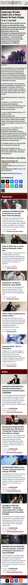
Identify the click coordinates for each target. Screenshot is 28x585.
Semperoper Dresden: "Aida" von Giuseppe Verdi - (11, 347)
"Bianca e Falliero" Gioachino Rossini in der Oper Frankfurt (13, 314)
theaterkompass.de (18, 173)
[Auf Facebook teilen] (21, 181)
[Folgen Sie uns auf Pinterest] (12, 581)
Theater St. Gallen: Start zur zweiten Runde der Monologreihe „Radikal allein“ (13, 248)
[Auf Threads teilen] (7, 181)
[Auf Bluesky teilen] (12, 181)
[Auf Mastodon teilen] (16, 181)
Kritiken (12, 412)
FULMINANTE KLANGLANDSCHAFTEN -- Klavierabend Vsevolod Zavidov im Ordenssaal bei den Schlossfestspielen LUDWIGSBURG (13, 389)
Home (2, 8)
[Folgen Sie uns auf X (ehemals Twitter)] (7, 581)
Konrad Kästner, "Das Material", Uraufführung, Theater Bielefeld (11, 284)
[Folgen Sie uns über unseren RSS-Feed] (21, 581)
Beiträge (5, 8)
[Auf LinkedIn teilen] (3, 186)
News (14, 161)
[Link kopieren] (3, 190)
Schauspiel (21, 231)
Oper (17, 161)
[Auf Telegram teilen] (16, 186)
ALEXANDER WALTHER (13, 408)
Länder (15, 412)
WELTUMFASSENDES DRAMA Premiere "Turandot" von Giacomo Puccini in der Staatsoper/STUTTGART (13, 469)
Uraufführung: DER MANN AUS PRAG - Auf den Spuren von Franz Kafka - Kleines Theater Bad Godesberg (13, 213)
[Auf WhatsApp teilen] (12, 186)
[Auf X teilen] (3, 181)
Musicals (21, 572)
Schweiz (8, 268)
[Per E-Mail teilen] (21, 186)
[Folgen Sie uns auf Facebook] (16, 581)
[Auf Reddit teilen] (7, 186)
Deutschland (10, 161)
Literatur (14, 231)
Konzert (8, 412)
